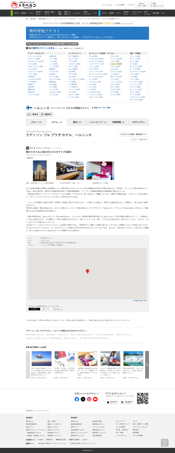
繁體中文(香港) (74, 440)
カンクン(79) (73, 59)
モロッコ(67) (114, 87)
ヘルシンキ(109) (116, 64)
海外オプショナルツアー (79, 433)
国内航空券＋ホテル (34, 433)
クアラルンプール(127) (36, 61)
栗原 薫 (32, 148)
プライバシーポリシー (140, 427)
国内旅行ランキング (54, 436)
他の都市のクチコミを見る (57, 48)
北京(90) (52, 74)
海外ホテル (75, 421)
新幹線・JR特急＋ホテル (36, 436)
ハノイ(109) (53, 64)
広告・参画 (119, 432)
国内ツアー (30, 427)
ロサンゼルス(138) (136, 100)
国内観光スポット (54, 433)
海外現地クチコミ (44, 31)
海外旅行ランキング (99, 433)
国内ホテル (30, 421)
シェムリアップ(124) (35, 71)
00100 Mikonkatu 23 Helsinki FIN (59, 243)
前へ (28, 365)
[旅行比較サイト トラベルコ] (27, 19)
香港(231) (52, 82)
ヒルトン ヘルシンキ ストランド (82, 335)
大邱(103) (52, 56)
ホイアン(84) (53, 77)
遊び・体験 (51, 421)
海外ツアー (75, 427)
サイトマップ (120, 421)
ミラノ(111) (114, 79)
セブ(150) (72, 71)
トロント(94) (134, 79)
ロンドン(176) (115, 94)
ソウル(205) (32, 82)
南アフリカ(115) (116, 77)
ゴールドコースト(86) (35, 66)
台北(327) (31, 87)
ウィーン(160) (94, 66)
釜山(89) (52, 69)
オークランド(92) (34, 59)
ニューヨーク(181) (136, 82)
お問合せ (141, 5)
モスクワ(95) (114, 84)
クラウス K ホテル (55, 338)
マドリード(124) (116, 71)
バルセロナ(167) (94, 92)
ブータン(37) (53, 71)
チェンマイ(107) (33, 94)
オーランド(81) (135, 59)
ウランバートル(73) (34, 56)
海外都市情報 (97, 436)
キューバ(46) (134, 61)
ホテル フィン (63, 335)
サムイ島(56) (73, 69)
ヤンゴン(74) (53, 94)
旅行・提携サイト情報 (140, 424)
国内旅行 (29, 418)
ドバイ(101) (93, 79)
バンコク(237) (54, 66)
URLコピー (59, 309)
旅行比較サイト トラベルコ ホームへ (37, 410)
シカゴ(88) (133, 77)
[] (126, 23)
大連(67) (31, 84)
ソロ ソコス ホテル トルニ (105, 335)
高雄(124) (31, 89)
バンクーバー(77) (136, 84)
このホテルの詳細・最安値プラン (133, 134)
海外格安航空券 (76, 424)
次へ (147, 365)
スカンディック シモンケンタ (36, 338)
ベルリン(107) (115, 66)
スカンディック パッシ (124, 335)
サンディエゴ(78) (136, 66)
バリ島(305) (73, 84)
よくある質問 (119, 5)
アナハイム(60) (135, 56)
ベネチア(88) (114, 61)
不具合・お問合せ (122, 430)
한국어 (85, 440)
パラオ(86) (72, 82)
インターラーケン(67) (96, 64)
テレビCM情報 (138, 435)
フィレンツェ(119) (95, 94)
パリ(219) (92, 89)
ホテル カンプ (51, 335)
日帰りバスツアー (54, 430)
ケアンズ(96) (32, 64)
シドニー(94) (32, 74)
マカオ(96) (53, 84)
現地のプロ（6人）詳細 (102, 108)
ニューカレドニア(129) (77, 79)
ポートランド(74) (136, 89)
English (40, 440)
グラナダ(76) (93, 69)
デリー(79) (53, 59)
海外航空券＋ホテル (78, 430)
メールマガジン (121, 435)
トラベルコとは (106, 5)
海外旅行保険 (97, 421)
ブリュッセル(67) (116, 59)
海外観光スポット (98, 424)
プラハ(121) (114, 56)
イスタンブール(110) (96, 61)
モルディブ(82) (74, 94)
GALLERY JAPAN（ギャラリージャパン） (52, 443)
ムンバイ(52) (53, 89)
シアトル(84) (134, 74)
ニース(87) (92, 87)
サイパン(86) (73, 66)
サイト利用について (123, 424)
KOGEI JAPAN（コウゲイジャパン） (83, 443)
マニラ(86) (53, 87)
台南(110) (31, 92)
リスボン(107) (115, 89)
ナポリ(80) (92, 84)
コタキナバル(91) (75, 64)
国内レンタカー (53, 427)
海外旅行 (74, 418)
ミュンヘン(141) (116, 82)
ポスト (35, 309)
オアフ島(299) (73, 56)
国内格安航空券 (31, 424)
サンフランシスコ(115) (138, 71)
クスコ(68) (133, 64)
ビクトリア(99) (135, 87)
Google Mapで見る (140, 301)
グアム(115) (73, 61)
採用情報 (136, 432)
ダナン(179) (73, 74)
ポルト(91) (114, 69)
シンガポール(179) (34, 79)
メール (48, 309)
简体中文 (49, 440)
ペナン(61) (72, 92)
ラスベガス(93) (135, 94)
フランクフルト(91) (95, 97)
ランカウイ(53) (74, 97)
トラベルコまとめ (98, 427)
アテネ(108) (93, 56)
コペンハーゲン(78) (95, 71)
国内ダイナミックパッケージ (36, 430)
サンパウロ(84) (135, 69)
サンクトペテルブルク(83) (98, 74)
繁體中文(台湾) (61, 440)
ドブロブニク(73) (95, 82)
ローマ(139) (114, 92)
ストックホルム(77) (95, 77)
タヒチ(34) (72, 77)
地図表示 (48, 114)
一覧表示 (34, 114)
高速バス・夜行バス (54, 424)
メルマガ (130, 5)
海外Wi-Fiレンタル (77, 436)
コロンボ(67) (32, 69)
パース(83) (53, 61)
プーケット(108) (74, 89)
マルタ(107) (114, 74)
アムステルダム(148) (96, 59)
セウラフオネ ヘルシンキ (34, 335)
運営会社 (136, 430)
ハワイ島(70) (73, 87)
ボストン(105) (135, 92)
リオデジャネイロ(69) (137, 97)
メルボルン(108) (55, 92)
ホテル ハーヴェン (70, 338)
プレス (135, 421)
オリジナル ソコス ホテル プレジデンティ (94, 338)
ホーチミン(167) (55, 79)
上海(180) (31, 77)
